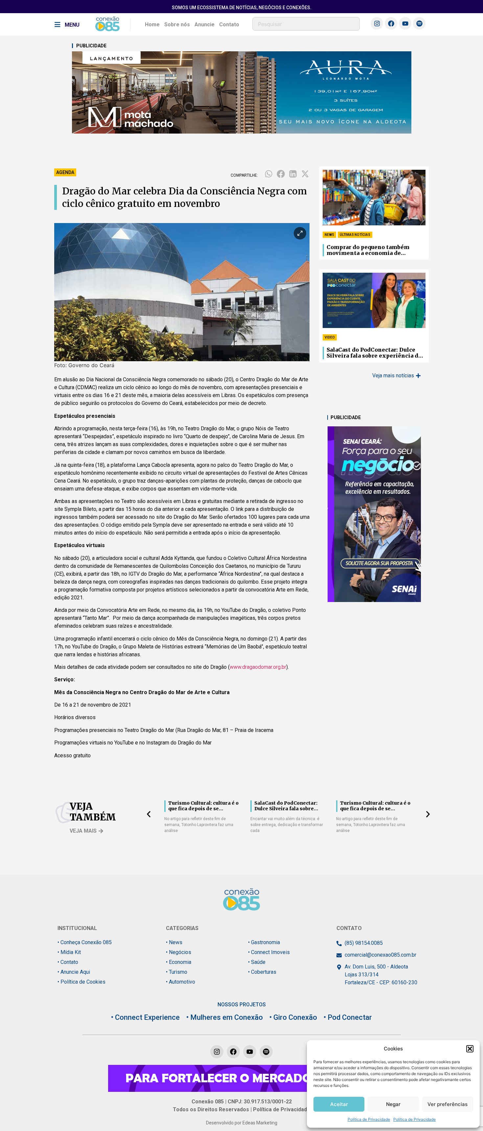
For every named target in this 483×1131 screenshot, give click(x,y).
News (329, 235)
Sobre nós (177, 24)
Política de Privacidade (369, 1119)
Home (152, 24)
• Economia (178, 962)
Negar (393, 1104)
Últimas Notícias (355, 235)
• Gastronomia (264, 942)
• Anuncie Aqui (74, 972)
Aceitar (339, 1104)
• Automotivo (180, 982)
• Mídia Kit (69, 952)
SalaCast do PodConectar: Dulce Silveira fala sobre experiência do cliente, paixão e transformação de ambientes (375, 353)
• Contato (68, 962)
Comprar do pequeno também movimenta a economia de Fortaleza (368, 250)
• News (174, 942)
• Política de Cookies (81, 982)
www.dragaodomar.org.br (258, 667)
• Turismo (176, 972)
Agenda (65, 172)
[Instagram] (377, 23)
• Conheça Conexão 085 (85, 942)
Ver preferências (447, 1104)
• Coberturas (262, 972)
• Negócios (178, 952)
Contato (229, 24)
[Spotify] (419, 23)
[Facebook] (391, 23)
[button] (470, 1048)
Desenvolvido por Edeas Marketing (241, 1122)
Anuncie (205, 24)
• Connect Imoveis (269, 952)
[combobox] (306, 24)
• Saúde (256, 962)
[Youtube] (405, 23)
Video (330, 337)
